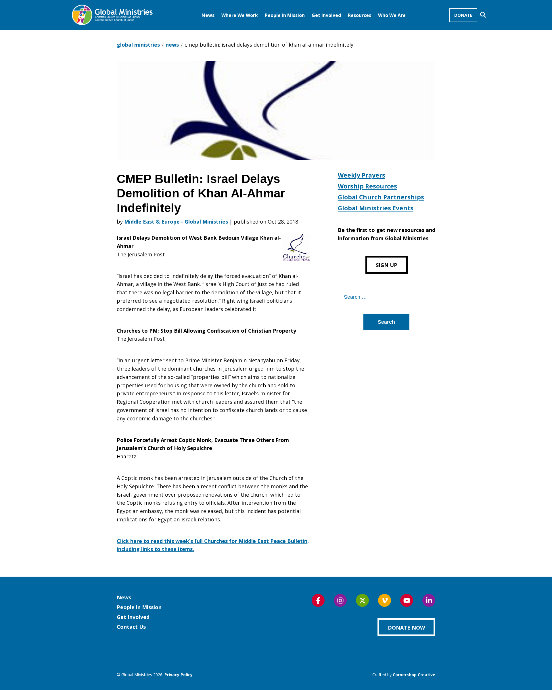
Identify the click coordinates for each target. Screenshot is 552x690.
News (208, 15)
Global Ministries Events (375, 208)
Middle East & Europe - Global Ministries (176, 221)
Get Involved (326, 15)
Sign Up (386, 265)
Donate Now (406, 627)
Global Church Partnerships (381, 197)
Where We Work (239, 15)
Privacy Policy (178, 674)
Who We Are (392, 15)
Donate (463, 15)
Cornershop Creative (414, 674)
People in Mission (285, 15)
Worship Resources (367, 186)
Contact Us (131, 626)
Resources (359, 15)
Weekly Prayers (361, 175)
